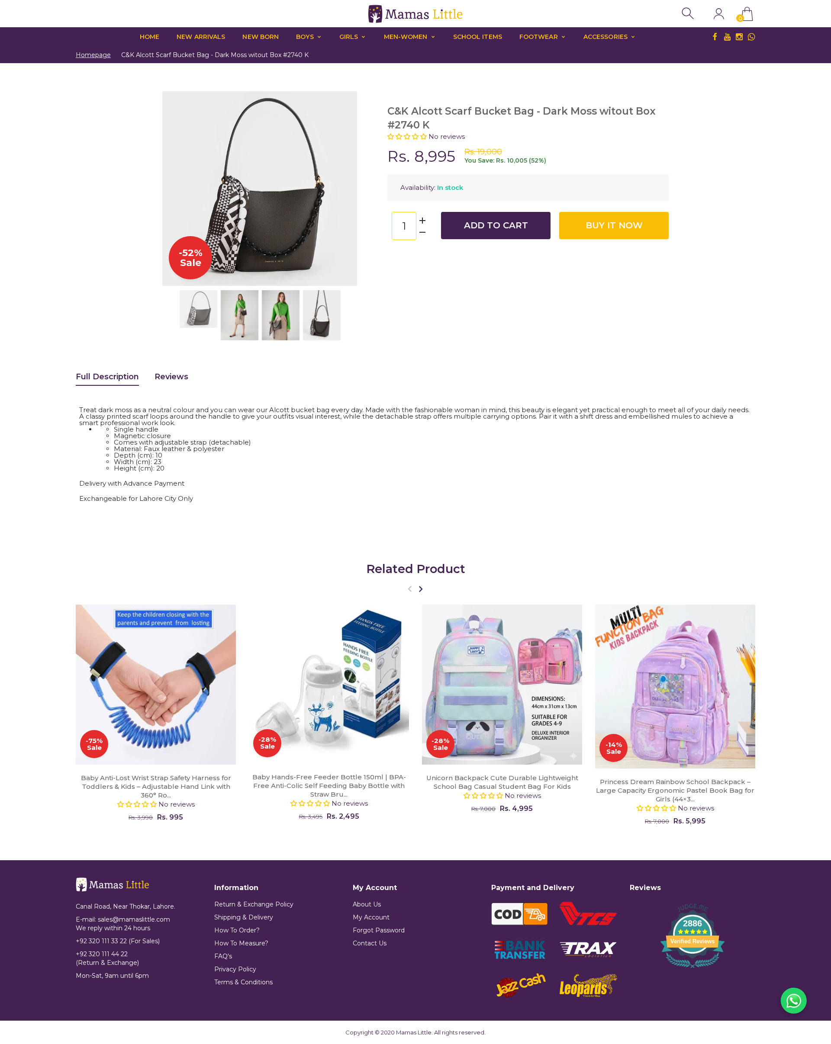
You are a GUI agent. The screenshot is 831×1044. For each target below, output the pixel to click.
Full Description (107, 376)
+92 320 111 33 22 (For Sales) (118, 941)
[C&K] (198, 309)
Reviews (171, 376)
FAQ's (223, 956)
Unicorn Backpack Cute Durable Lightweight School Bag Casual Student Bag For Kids (502, 782)
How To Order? (237, 930)
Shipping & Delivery (243, 917)
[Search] (689, 13)
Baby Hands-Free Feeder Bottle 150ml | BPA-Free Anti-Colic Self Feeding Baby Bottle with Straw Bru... (329, 785)
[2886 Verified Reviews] (692, 969)
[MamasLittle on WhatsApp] (751, 37)
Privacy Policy (235, 969)
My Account (371, 917)
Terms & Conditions (243, 982)
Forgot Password (379, 930)
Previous (177, 188)
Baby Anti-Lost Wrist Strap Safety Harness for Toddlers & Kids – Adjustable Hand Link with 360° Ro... (156, 786)
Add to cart (496, 225)
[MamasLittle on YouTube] (727, 37)
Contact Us (370, 943)
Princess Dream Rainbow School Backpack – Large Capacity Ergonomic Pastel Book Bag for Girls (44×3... (675, 790)
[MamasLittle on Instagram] (739, 37)
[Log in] (719, 13)
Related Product (415, 569)
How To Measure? (241, 943)
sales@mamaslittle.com (134, 919)
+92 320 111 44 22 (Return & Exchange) (107, 958)
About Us (367, 904)
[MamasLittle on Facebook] (715, 37)
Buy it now (614, 225)
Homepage (93, 55)
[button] (407, 136)
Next (342, 188)
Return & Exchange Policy (253, 904)
